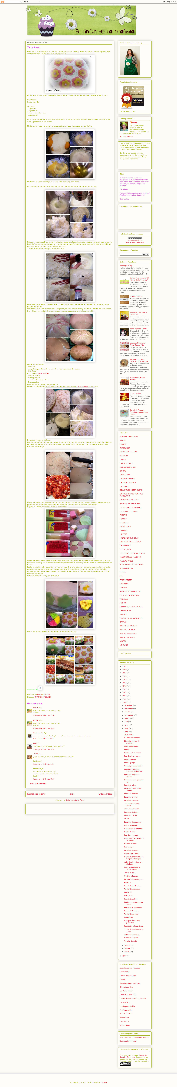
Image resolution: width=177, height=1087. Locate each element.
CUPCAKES (124, 486)
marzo (127, 945)
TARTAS (123, 622)
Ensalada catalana (131, 800)
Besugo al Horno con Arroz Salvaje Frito (138, 344)
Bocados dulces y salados (130, 968)
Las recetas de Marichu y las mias (133, 998)
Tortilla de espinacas (132, 889)
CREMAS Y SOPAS (127, 479)
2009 (125, 699)
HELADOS (124, 530)
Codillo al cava (129, 832)
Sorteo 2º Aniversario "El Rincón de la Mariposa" (139, 279)
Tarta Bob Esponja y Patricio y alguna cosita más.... (139, 412)
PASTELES (124, 584)
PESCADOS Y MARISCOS (130, 591)
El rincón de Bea (126, 987)
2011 (125, 692)
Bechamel (128, 892)
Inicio (72, 794)
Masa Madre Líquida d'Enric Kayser (132, 868)
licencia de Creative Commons (133, 1056)
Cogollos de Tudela (131, 853)
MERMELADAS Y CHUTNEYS (131, 565)
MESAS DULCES (126, 568)
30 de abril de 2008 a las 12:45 (43, 716)
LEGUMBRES (125, 546)
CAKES (123, 459)
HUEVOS (123, 534)
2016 (125, 676)
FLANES (123, 519)
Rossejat (127, 882)
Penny (134, 122)
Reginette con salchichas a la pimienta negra (133, 858)
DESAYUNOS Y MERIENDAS (131, 490)
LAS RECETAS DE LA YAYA (130, 542)
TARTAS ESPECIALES (43, 697)
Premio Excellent (130, 899)
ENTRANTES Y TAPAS (128, 511)
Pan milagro (128, 847)
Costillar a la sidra (131, 876)
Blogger (104, 1082)
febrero (128, 948)
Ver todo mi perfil (126, 136)
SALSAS (123, 614)
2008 (125, 702)
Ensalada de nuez (131, 794)
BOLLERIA (124, 456)
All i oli (126, 819)
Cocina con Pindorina (128, 976)
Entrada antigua (105, 794)
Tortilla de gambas (131, 914)
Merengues (128, 917)
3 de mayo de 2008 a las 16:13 (43, 779)
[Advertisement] (41, 808)
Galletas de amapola (132, 738)
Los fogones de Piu (127, 1006)
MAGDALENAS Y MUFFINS (130, 557)
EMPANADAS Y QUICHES (130, 504)
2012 (125, 689)
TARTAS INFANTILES (128, 633)
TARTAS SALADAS (127, 637)
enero (127, 952)
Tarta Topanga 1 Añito (138, 329)
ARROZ (123, 440)
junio (127, 725)
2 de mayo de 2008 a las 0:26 (43, 764)
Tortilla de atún (129, 873)
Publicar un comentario (38, 783)
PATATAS (123, 588)
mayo (127, 728)
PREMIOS (124, 599)
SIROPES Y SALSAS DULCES (131, 618)
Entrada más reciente (36, 794)
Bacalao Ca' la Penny (132, 753)
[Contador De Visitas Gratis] (135, 239)
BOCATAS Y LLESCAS (128, 452)
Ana (34, 743)
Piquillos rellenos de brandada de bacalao (133, 770)
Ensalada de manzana (132, 822)
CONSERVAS (125, 475)
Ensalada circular (130, 797)
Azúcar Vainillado (130, 825)
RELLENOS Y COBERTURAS (131, 607)
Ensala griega (129, 763)
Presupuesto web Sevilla (135, 243)
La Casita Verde (126, 991)
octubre (128, 712)
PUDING (123, 603)
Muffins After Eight (131, 746)
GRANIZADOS (125, 526)
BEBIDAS (123, 444)
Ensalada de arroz (131, 850)
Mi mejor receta (136, 296)
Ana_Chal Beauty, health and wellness (134, 1037)
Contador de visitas (135, 241)
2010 (125, 696)
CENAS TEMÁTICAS (128, 467)
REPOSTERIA (125, 611)
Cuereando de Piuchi (128, 1041)
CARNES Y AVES (126, 463)
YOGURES (124, 645)
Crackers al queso (131, 938)
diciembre (129, 705)
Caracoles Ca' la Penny (133, 828)
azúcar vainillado (43, 373)
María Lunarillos (126, 1010)
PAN (121, 576)
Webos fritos (125, 1025)
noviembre (129, 708)
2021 (125, 666)
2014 (125, 683)
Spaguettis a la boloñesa (133, 926)
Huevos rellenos (130, 844)
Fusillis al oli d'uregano (133, 907)
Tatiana (35, 754)
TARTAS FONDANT (127, 630)
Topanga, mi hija (126, 266)
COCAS (123, 471)
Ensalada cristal (130, 785)
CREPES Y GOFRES (128, 482)
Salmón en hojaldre (131, 934)
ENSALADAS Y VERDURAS (130, 507)
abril (126, 731)
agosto (127, 718)
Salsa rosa (128, 896)
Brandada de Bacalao (132, 886)
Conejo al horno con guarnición (132, 922)
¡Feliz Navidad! (135, 394)
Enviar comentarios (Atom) (75, 800)
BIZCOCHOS (125, 448)
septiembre (129, 715)
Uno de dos (124, 1021)
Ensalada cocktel (130, 815)
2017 (125, 673)
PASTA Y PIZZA (126, 580)
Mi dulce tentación (127, 1014)
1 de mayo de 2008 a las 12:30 (43, 749)
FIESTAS (123, 515)
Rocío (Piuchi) (38, 733)
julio (126, 722)
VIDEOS (123, 641)
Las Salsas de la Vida (128, 995)
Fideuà (127, 749)
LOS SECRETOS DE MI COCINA (132, 553)
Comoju (123, 979)
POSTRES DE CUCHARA (129, 595)
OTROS (123, 572)
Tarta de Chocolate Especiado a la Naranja (139, 360)
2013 (125, 686)
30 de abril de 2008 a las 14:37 (43, 739)
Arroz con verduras (131, 809)
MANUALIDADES (126, 561)
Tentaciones (124, 1017)
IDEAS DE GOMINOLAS (129, 538)
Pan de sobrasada (131, 835)
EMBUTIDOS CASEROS (129, 500)
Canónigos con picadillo (133, 766)
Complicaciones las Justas (130, 983)
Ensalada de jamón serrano (131, 776)
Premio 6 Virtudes (131, 911)
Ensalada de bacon (131, 812)
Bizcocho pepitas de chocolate (132, 742)
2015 (125, 679)
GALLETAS (124, 523)
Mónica (35, 708)
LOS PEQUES (125, 549)
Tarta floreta (128, 734)
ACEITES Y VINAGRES (129, 436)
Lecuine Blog (125, 1002)
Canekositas (124, 972)
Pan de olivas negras (132, 756)
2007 (125, 956)
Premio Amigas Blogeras (133, 879)
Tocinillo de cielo (130, 941)
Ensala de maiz (130, 759)
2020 (125, 670)
